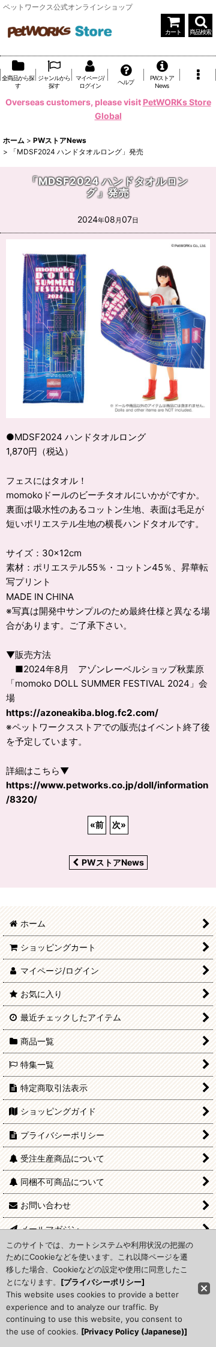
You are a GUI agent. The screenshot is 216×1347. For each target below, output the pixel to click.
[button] (200, 25)
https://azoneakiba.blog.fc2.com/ (82, 712)
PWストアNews (113, 862)
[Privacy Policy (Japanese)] (134, 1331)
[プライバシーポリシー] (103, 1282)
